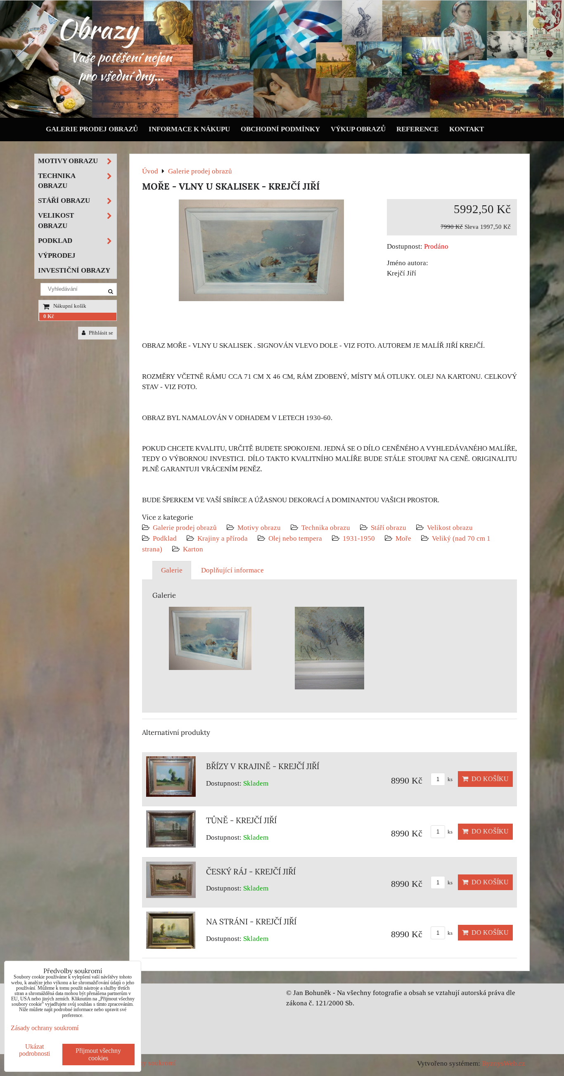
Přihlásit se (100, 333)
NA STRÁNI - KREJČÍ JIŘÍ (251, 921)
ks (449, 779)
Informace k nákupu (189, 129)
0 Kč (48, 316)
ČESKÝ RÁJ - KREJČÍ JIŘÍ (251, 871)
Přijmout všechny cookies (98, 1054)
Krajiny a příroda (222, 538)
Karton (193, 549)
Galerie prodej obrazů (92, 129)
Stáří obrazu (388, 528)
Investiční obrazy (74, 270)
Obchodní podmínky (280, 129)
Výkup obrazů (358, 129)
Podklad (165, 538)
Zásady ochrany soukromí (44, 1027)
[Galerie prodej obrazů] (282, 116)
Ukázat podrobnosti (34, 1050)
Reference (417, 129)
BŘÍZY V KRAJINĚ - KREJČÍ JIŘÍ (262, 766)
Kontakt (466, 129)
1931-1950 (359, 538)
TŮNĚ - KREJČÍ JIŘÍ (241, 820)
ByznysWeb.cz (503, 1063)
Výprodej (57, 255)
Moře (403, 538)
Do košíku (488, 778)
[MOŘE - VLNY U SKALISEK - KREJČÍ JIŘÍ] (261, 252)
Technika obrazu (325, 528)
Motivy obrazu (259, 528)
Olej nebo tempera (295, 538)
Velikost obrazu (450, 528)
